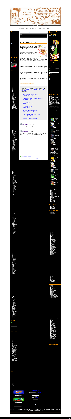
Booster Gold (14, 106)
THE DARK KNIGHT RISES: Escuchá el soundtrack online (30, 110)
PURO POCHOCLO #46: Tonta (57, 164)
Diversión (13, 148)
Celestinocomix (52, 291)
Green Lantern (14, 181)
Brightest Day (14, 107)
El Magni (27, 28)
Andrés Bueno (52, 216)
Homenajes (14, 189)
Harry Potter (14, 186)
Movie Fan (13, 381)
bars (13, 92)
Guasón (13, 184)
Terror (13, 272)
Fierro (13, 168)
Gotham (13, 179)
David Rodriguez (52, 206)
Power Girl (13, 234)
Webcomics (14, 308)
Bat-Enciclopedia (52, 287)
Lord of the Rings (14, 209)
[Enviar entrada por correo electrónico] (44, 88)
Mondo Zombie (52, 200)
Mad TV (13, 210)
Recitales (25, 90)
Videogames (14, 303)
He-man (13, 187)
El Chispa (51, 190)
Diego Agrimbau (52, 207)
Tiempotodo (14, 364)
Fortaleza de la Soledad (53, 314)
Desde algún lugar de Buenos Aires (14, 345)
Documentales (14, 149)
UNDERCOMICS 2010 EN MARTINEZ (27, 106)
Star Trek (13, 261)
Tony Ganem (52, 278)
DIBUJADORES (52, 122)
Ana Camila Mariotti (53, 215)
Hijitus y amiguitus (14, 380)
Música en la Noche (53, 326)
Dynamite (13, 151)
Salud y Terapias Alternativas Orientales (14, 361)
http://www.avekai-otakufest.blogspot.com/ (27, 83)
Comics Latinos (14, 126)
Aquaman (13, 85)
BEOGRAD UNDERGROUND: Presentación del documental (30, 111)
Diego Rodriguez (52, 235)
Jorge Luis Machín (53, 252)
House (13, 190)
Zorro (13, 318)
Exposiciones (35, 89)
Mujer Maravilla (52, 323)
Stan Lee (13, 260)
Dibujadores (52, 233)
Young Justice (14, 315)
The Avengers (14, 274)
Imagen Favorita (52, 316)
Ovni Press (51, 333)
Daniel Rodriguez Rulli (53, 230)
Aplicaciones (14, 84)
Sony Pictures (14, 258)
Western (13, 309)
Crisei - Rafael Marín (53, 298)
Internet (13, 195)
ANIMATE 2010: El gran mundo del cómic (28, 103)
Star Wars (13, 262)
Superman (13, 265)
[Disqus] (33, 135)
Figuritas (13, 170)
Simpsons (13, 253)
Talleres (13, 266)
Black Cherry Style (14, 338)
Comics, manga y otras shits (54, 295)
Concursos (13, 128)
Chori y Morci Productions (54, 189)
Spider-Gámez (52, 337)
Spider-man (14, 259)
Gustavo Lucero (52, 248)
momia (13, 217)
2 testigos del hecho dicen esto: (39, 88)
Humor (13, 192)
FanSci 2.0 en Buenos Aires (26, 102)
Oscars (13, 227)
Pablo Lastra (52, 271)
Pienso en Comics (53, 334)
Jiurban (51, 195)
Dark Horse (13, 135)
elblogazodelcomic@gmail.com (54, 110)
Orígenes (13, 226)
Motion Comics (14, 218)
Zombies (13, 317)
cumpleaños (14, 133)
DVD (13, 150)
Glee (13, 176)
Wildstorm (13, 310)
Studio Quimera (52, 276)
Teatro (13, 268)
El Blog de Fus (14, 350)
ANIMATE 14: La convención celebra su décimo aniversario (30, 94)
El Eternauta (14, 154)
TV (12, 294)
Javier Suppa (52, 250)
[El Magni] (14, 52)
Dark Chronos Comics (53, 299)
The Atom (13, 273)
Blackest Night (14, 97)
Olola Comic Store (53, 331)
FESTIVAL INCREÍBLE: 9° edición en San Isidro (29, 99)
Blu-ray (13, 102)
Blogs (13, 101)
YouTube (13, 316)
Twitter (43, 28)
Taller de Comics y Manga (54, 173)
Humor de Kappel (52, 315)
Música (13, 222)
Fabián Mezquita (52, 242)
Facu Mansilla (52, 243)
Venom (13, 300)
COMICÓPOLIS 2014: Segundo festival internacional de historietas (31, 95)
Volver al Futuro (14, 305)
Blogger (37, 158)
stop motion (14, 263)
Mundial (13, 220)
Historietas (13, 188)
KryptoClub (52, 320)
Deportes (13, 142)
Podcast (13, 232)
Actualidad (26, 89)
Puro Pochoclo (52, 201)
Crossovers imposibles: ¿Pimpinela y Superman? (29, 115)
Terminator (13, 271)
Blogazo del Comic (14, 28)
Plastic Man (14, 231)
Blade (13, 98)
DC (12, 136)
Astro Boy (13, 90)
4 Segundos (52, 188)
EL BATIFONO (52, 128)
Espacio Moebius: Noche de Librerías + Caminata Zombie (30, 118)
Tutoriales (13, 293)
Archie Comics (14, 86)
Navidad (13, 223)
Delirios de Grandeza (53, 300)
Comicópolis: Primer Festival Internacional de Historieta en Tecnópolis (54, 154)
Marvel (13, 215)
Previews (13, 236)
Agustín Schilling (52, 213)
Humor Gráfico (14, 193)
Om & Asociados (52, 332)
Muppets (13, 221)
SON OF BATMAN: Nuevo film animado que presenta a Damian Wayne (57, 130)
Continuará (13, 130)
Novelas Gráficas (14, 224)
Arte (12, 88)
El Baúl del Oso (14, 349)
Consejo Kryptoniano (53, 297)
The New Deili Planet (53, 339)
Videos (13, 304)
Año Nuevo (13, 83)
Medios (13, 216)
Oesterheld (13, 225)
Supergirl (13, 264)
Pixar (13, 230)
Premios (13, 235)
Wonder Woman (14, 311)
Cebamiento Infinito (53, 290)
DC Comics (13, 137)
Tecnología (13, 269)
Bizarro (13, 96)
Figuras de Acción (14, 169)
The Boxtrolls (14, 277)
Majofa (13, 212)
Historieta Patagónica (53, 193)
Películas (13, 228)
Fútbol (13, 174)
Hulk (13, 191)
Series (13, 252)
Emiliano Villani (52, 237)
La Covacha (52, 321)
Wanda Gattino (52, 280)
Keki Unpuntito (52, 255)
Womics (51, 342)
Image (13, 194)
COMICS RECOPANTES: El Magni (57, 170)
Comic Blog (52, 293)
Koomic (51, 319)
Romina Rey (52, 274)
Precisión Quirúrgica (53, 335)
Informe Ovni (14, 353)
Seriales (13, 251)
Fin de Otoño (52, 245)
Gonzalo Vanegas (52, 246)
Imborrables (52, 317)
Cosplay (13, 132)
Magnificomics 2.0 (53, 152)
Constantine (14, 129)
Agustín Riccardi (52, 212)
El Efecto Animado (14, 351)
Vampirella (13, 299)
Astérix (13, 89)
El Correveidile (52, 208)
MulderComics (52, 324)
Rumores (13, 249)
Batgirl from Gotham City (53, 288)
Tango (13, 267)
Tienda (47, 28)
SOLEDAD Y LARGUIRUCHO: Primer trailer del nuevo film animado (31, 114)
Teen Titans (14, 270)
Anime (29, 89)
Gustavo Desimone (53, 247)
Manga (13, 214)
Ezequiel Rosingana (53, 240)
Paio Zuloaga (52, 272)
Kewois (51, 256)
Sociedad (13, 257)
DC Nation (13, 138)
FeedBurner (37, 397)
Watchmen (13, 307)
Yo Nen (51, 202)
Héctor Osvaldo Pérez (53, 249)
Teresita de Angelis (53, 277)
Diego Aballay (52, 234)
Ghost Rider (14, 175)
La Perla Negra (52, 257)
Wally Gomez (52, 279)
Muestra (13, 219)
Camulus (51, 289)
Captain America (14, 108)
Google (13, 178)
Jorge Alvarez (52, 251)
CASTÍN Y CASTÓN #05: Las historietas (57, 118)
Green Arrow (14, 180)
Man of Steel (14, 213)
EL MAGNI (51, 99)
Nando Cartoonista (53, 327)
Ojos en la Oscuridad (53, 330)
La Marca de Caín (52, 197)
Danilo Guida (52, 231)
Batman (13, 93)
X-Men (13, 312)
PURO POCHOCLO (53, 162)
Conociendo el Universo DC (54, 296)
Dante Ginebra (52, 232)
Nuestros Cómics (52, 329)
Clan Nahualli (52, 292)
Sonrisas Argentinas (53, 336)
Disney (13, 147)
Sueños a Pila (14, 363)
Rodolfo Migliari (52, 273)
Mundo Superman (53, 325)
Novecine (51, 328)
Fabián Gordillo (52, 241)
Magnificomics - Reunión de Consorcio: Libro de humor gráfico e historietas (57, 159)
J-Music (39, 89)
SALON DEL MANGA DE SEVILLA (27, 107)
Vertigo (13, 301)
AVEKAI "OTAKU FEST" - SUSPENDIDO (30, 42)
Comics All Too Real (53, 294)
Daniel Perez (52, 229)
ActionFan (51, 285)
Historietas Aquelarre (53, 194)
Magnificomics (21, 28)
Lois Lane (13, 208)
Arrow (13, 87)
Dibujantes (13, 146)
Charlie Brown (14, 111)
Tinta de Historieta (53, 341)
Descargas (13, 143)
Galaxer (51, 192)
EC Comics (13, 152)
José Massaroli (52, 253)
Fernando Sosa (52, 244)
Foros (13, 173)
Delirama (13, 141)
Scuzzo (51, 275)
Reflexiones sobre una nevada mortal (14, 242)
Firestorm (13, 171)
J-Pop (41, 89)
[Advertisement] (35, 3)
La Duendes (52, 322)
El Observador (52, 236)
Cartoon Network (14, 109)
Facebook (39, 28)
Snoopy (13, 256)
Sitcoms (13, 254)
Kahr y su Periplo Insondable (54, 196)
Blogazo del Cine (33, 28)
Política (13, 233)
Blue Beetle (14, 103)
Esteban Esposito (52, 239)
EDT (13, 153)
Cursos (13, 134)
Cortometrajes (14, 131)
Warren (13, 306)
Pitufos (13, 229)
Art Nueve (51, 286)
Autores (13, 91)
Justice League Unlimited (54, 318)
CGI (12, 110)
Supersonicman (52, 338)
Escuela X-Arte (52, 238)
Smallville (13, 255)
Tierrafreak (51, 340)
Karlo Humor (52, 254)
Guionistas (13, 185)
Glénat (13, 177)
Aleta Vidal (51, 214)
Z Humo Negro (52, 281)
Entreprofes (14, 352)
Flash (13, 172)
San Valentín (14, 250)
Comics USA (14, 127)
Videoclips (13, 302)
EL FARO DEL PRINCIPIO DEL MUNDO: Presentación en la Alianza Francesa (32, 98)
